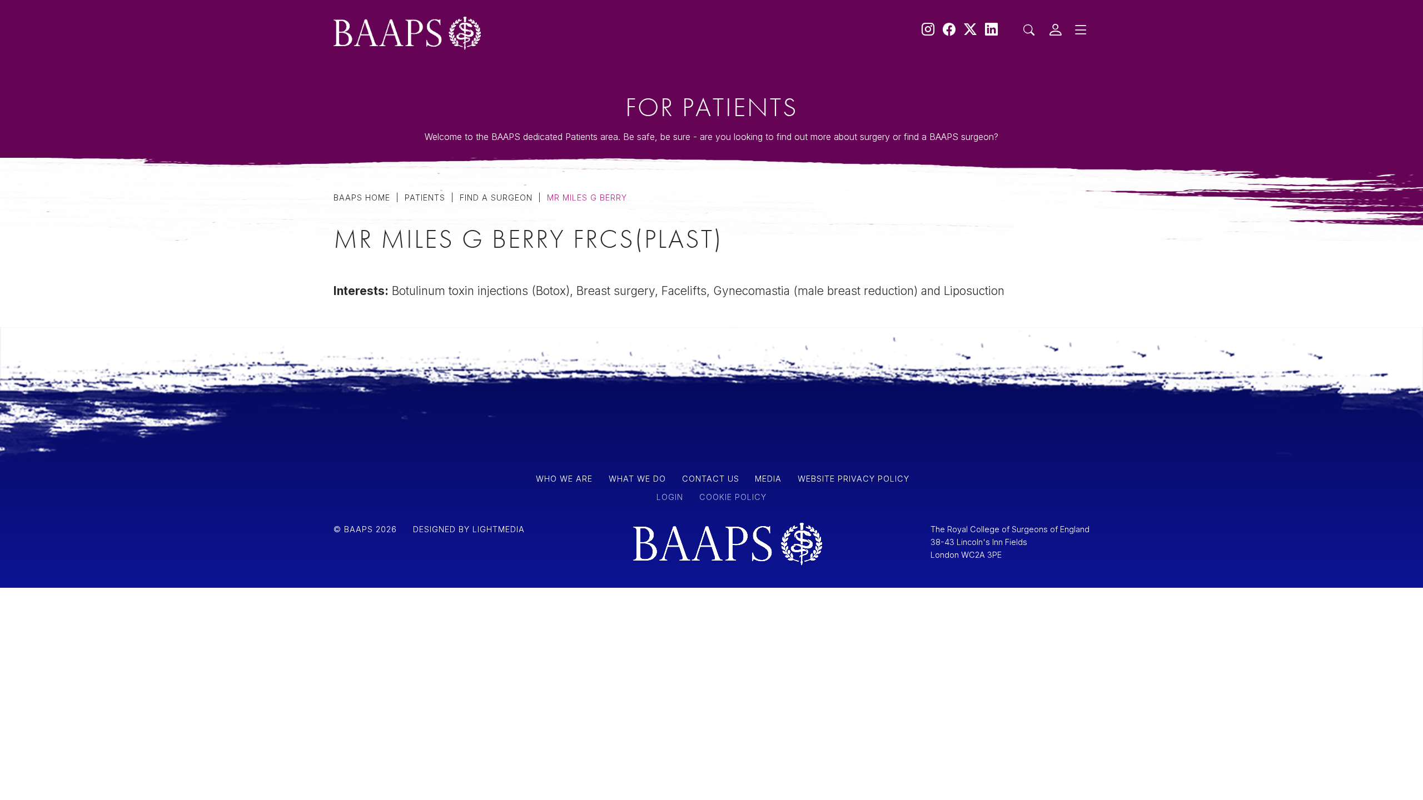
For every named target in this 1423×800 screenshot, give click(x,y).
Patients (432, 137)
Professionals (454, 166)
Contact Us (445, 254)
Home (425, 112)
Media (425, 196)
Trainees (434, 225)
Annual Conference (475, 279)
